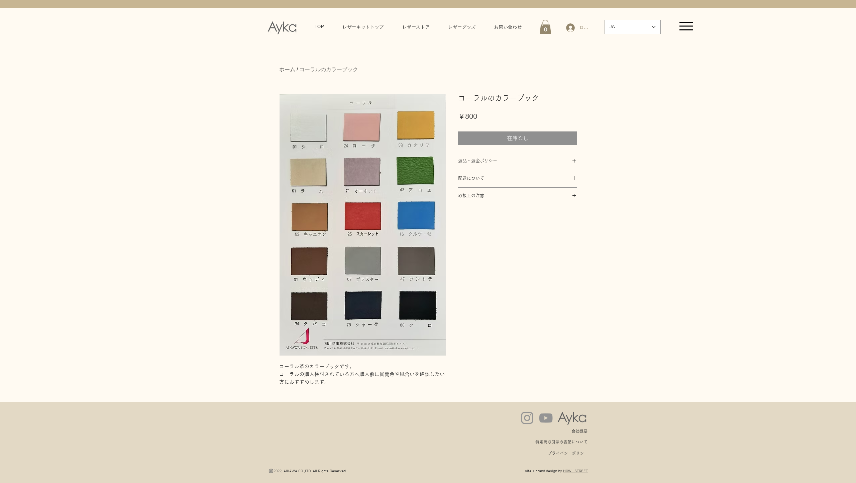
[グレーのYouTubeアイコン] (546, 418)
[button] (545, 27)
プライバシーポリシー (568, 453)
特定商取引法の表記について (561, 442)
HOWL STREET (575, 471)
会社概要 (579, 431)
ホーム (287, 69)
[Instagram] (527, 418)
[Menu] (686, 26)
